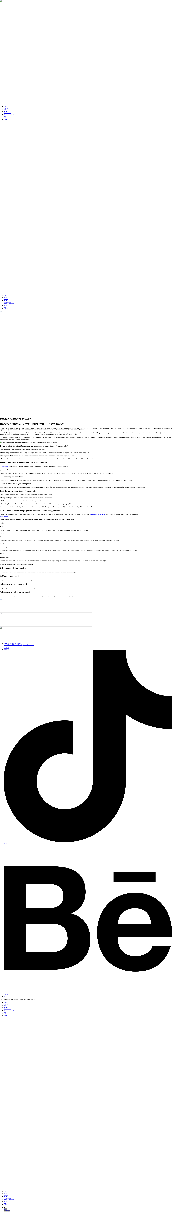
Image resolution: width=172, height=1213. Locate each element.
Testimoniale (7, 113)
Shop (5, 116)
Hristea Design (4, 466)
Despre (6, 108)
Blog (5, 117)
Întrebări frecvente (9, 114)
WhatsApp (7, 1210)
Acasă (5, 106)
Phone (5, 1209)
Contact (6, 119)
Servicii (6, 109)
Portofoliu (6, 111)
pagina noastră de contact (97, 514)
